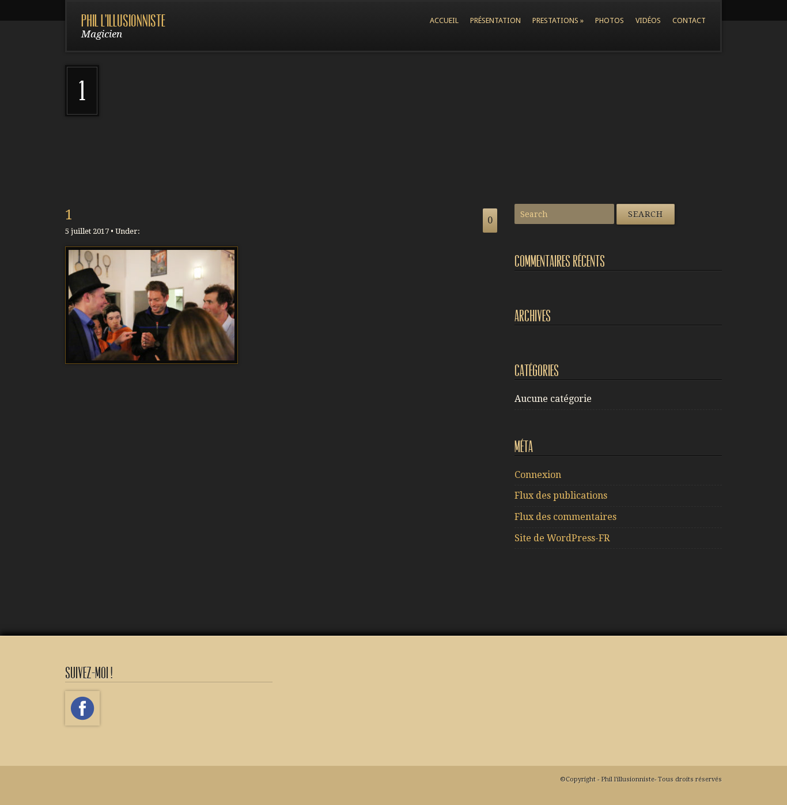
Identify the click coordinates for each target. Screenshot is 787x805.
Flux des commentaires (565, 516)
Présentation (495, 20)
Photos (609, 20)
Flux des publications (560, 495)
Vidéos (648, 20)
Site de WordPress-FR (562, 538)
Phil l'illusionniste (123, 21)
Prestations (558, 20)
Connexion (537, 474)
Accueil (444, 20)
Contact (689, 20)
